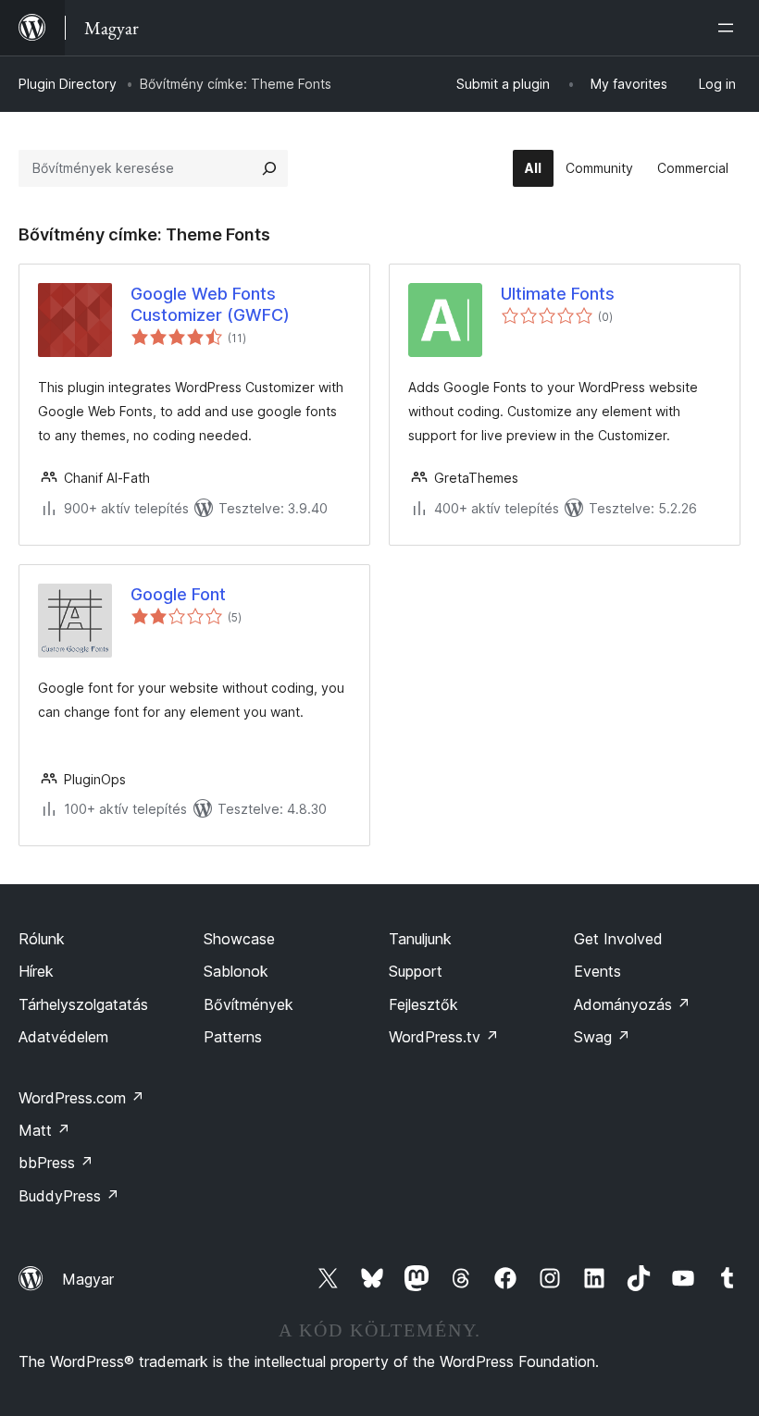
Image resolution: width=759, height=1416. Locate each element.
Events (597, 971)
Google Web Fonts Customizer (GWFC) (210, 304)
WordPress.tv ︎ (444, 1037)
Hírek (36, 971)
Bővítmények (248, 1004)
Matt (44, 1130)
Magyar (88, 1279)
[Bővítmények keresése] (269, 168)
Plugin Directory (68, 84)
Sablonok (236, 971)
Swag (602, 1037)
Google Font (178, 594)
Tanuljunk (420, 939)
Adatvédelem (63, 1037)
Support (415, 971)
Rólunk (42, 939)
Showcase (239, 939)
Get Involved (618, 939)
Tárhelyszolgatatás (83, 1004)
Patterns (233, 1037)
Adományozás (632, 1004)
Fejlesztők (423, 1004)
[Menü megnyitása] (729, 27)
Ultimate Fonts (558, 293)
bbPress (56, 1162)
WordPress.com (81, 1098)
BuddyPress (69, 1196)
